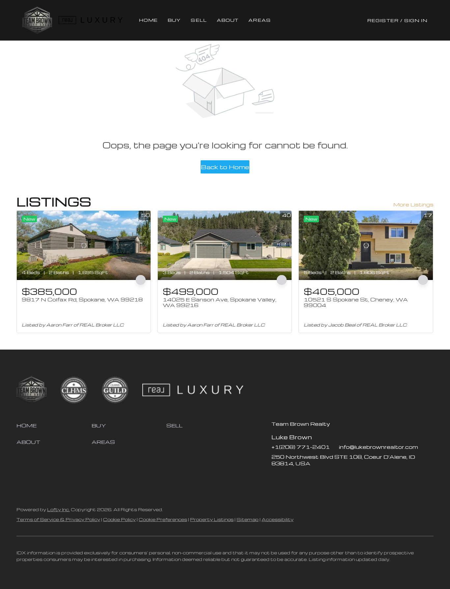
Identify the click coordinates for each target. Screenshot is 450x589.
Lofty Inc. (58, 509)
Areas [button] (259, 20)
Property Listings (212, 519)
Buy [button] (174, 20)
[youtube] (316, 478)
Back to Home (225, 166)
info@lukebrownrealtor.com (378, 447)
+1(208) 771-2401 (300, 447)
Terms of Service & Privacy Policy (58, 519)
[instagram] (303, 478)
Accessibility (278, 519)
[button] (37, 20)
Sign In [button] (416, 20)
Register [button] (383, 20)
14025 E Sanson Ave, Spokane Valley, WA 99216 (219, 302)
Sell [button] (199, 20)
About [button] (228, 20)
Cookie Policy (119, 519)
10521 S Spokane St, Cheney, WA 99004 (356, 302)
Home (148, 20)
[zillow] (290, 478)
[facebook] (276, 478)
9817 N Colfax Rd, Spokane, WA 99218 (82, 299)
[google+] (329, 478)
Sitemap (248, 519)
